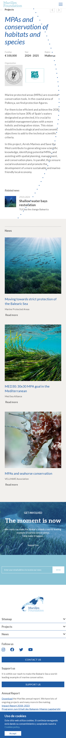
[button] (52, 10)
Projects (9, 9)
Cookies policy (12, 727)
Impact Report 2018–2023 (16, 705)
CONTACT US (33, 659)
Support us (33, 545)
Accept (12, 733)
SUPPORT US (33, 684)
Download (7, 698)
